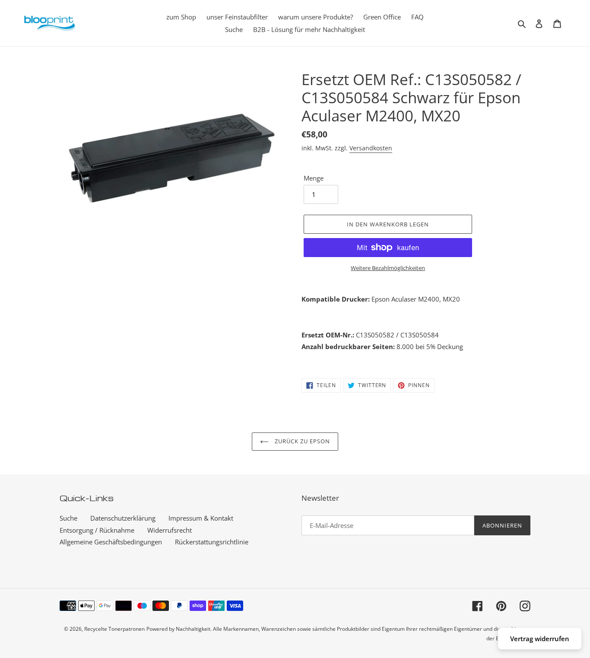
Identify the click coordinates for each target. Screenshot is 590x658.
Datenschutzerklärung (122, 518)
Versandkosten (370, 148)
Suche (68, 518)
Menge (314, 178)
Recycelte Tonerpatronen (114, 629)
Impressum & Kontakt (200, 518)
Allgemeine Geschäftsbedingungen (111, 541)
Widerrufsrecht (169, 530)
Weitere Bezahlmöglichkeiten (388, 268)
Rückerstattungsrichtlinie (211, 541)
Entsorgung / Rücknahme (97, 530)
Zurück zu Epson (301, 441)
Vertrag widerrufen (539, 638)
